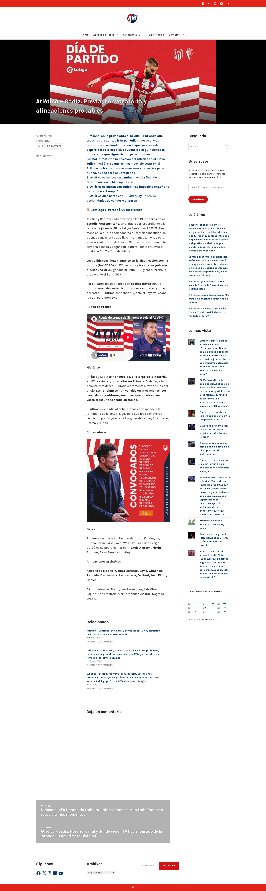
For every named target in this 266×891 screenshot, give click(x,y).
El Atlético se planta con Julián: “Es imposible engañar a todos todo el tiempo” (208, 299)
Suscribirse (169, 865)
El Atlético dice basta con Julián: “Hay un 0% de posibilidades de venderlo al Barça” (207, 312)
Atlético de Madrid (104, 34)
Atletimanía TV (131, 34)
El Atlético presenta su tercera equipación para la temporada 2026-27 (215, 416)
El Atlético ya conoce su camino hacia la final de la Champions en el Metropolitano (208, 285)
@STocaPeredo (131, 210)
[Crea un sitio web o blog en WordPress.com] (133, 887)
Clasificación (156, 34)
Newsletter (198, 199)
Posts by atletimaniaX (201, 619)
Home (85, 34)
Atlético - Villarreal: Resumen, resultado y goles (212, 524)
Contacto (174, 34)
